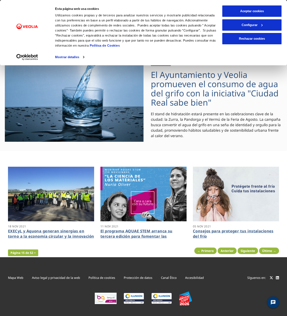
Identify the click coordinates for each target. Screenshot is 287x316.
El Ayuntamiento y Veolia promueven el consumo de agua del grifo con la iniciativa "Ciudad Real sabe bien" (215, 88)
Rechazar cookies (252, 38)
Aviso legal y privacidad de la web (56, 277)
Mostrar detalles (67, 57)
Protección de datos (138, 277)
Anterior (227, 251)
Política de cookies (101, 277)
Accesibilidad (194, 277)
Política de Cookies (105, 45)
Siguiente (248, 251)
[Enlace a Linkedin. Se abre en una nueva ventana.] (277, 278)
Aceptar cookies (252, 11)
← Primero (205, 251)
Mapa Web (15, 277)
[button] (23, 252)
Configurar (250, 25)
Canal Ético (169, 277)
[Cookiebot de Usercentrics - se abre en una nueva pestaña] (27, 57)
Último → (269, 251)
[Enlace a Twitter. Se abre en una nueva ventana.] (271, 278)
